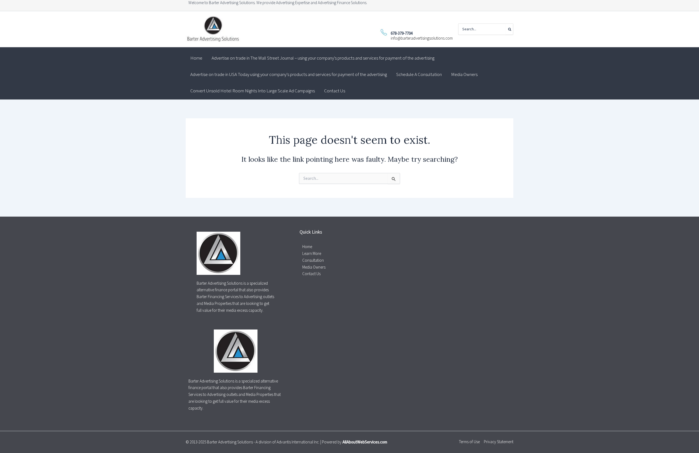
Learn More (311, 254)
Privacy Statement (498, 442)
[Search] (509, 29)
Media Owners (313, 267)
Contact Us (311, 274)
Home (307, 247)
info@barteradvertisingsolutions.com (422, 38)
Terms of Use (469, 442)
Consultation (313, 260)
